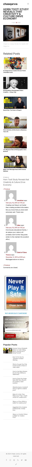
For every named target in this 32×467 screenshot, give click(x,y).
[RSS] (18, 460)
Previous (7, 189)
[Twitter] (21, 460)
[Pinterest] (14, 460)
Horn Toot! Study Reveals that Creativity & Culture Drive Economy (16, 14)
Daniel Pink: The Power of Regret (12, 110)
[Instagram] (10, 460)
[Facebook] (6, 460)
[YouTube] (25, 460)
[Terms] (16, 464)
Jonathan (20, 200)
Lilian (18, 225)
